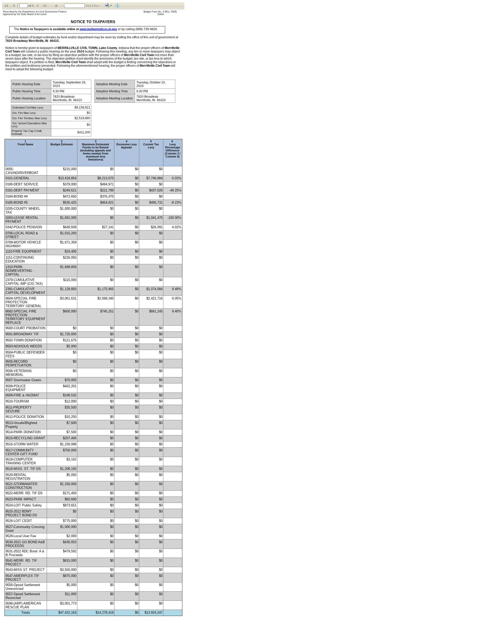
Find (88, 5)
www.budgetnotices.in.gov (98, 29)
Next (96, 5)
